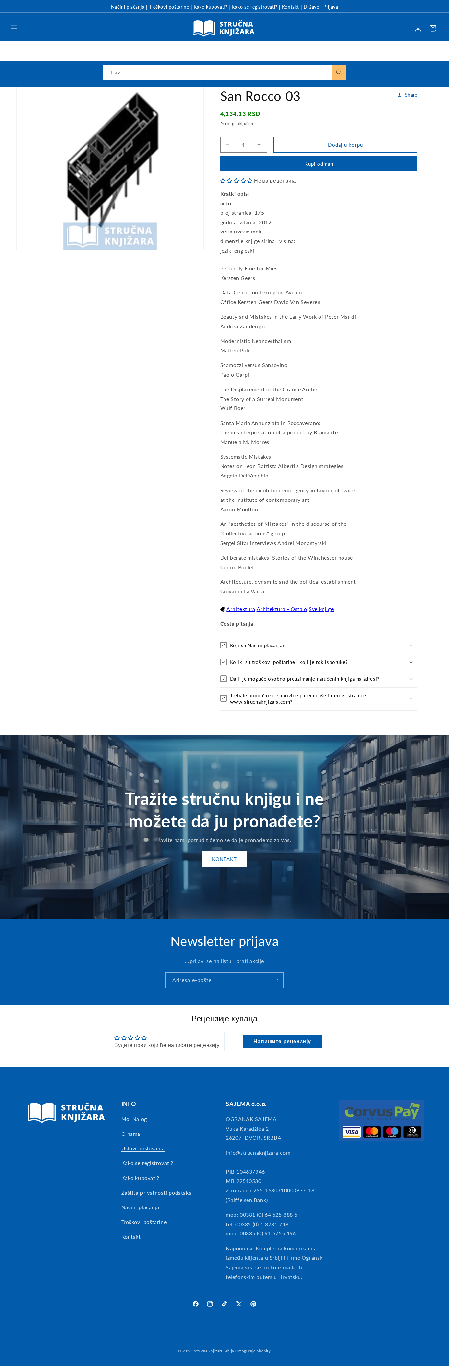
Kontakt (290, 7)
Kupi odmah (318, 163)
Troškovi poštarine (169, 7)
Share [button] (411, 94)
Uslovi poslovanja (143, 1148)
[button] (14, 28)
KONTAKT (224, 859)
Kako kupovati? (210, 7)
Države (311, 7)
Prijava (330, 7)
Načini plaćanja (128, 7)
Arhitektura (240, 608)
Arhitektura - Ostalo (282, 608)
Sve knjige (321, 608)
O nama (131, 1133)
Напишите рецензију (282, 1041)
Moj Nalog (134, 1119)
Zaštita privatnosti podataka (156, 1192)
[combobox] (224, 72)
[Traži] (339, 72)
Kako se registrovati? (254, 7)
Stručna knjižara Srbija (214, 1351)
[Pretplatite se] (276, 980)
